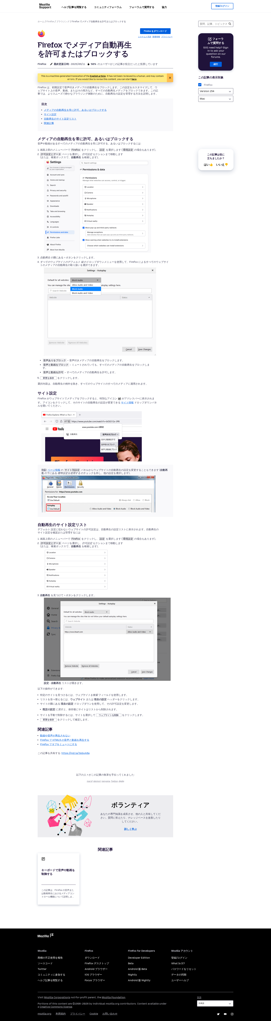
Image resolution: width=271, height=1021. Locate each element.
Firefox (50, 21)
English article (98, 76)
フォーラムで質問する (141, 7)
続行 (216, 64)
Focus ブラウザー (95, 980)
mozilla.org (44, 1013)
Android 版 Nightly (139, 980)
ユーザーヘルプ (180, 980)
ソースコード (45, 963)
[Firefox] (41, 34)
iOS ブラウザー (93, 974)
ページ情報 (54, 469)
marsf (89, 781)
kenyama (106, 781)
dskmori (97, 781)
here (134, 79)
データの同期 (178, 974)
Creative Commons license (56, 1006)
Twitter (42, 969)
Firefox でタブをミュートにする (58, 744)
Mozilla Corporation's (57, 997)
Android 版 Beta (137, 969)
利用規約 (61, 1013)
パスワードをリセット (183, 969)
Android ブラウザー (96, 969)
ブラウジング (62, 21)
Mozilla (45, 936)
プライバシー (167, 37)
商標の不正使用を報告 (50, 957)
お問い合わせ (109, 1013)
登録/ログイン (222, 6)
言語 (199, 997)
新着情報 (156, 37)
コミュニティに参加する (51, 974)
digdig (121, 781)
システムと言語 (144, 37)
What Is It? (178, 963)
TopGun (114, 781)
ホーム (41, 21)
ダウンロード (92, 957)
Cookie (94, 1013)
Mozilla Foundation (113, 997)
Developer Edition (139, 957)
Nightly (132, 974)
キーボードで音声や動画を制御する (58, 872)
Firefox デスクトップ (97, 963)
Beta (130, 963)
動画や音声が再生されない (55, 735)
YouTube (225, 1014)
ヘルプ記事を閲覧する (74, 7)
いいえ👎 (222, 164)
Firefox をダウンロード (155, 31)
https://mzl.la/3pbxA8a (75, 753)
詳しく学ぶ (130, 829)
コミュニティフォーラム (108, 7)
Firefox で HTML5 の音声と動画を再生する (64, 739)
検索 (229, 23)
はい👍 (208, 164)
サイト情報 (127, 402)
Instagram (232, 1014)
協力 (164, 7)
